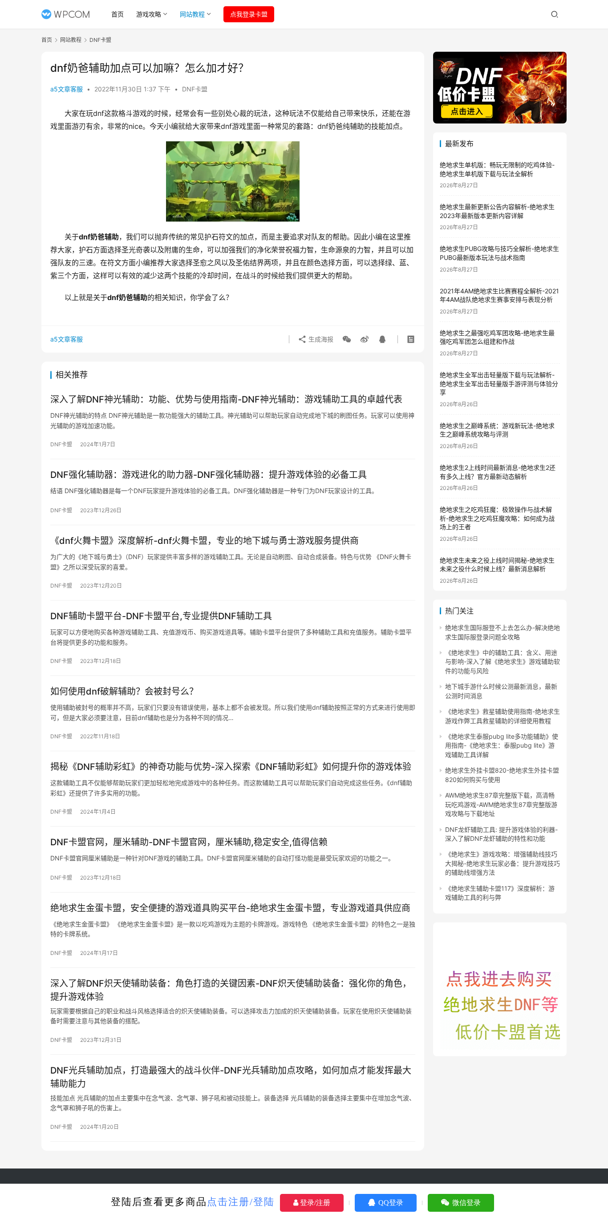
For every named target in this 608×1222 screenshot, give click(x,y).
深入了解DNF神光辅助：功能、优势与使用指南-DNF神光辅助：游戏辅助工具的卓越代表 (226, 399)
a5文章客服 (66, 89)
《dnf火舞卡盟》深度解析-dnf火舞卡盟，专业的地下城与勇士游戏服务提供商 (204, 540)
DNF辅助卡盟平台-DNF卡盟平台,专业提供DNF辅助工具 (161, 616)
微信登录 (465, 1202)
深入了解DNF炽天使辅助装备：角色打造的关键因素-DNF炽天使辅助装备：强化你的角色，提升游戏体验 (230, 990)
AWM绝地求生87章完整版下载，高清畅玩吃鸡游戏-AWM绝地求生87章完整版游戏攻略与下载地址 (501, 804)
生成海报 (320, 339)
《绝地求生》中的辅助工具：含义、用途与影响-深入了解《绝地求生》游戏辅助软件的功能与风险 (502, 662)
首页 (117, 14)
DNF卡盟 (194, 89)
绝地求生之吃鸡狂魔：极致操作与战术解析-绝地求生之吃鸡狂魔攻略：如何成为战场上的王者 (497, 518)
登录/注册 (314, 1202)
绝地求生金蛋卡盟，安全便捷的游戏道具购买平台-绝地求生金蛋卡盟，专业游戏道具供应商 (230, 908)
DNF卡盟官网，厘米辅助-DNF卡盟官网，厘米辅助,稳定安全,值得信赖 (189, 842)
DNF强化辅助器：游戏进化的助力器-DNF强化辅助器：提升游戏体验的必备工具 (208, 474)
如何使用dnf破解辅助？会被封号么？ (124, 691)
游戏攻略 (148, 14)
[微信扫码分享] (347, 339)
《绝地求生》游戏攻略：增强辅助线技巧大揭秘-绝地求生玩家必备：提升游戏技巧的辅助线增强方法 (502, 863)
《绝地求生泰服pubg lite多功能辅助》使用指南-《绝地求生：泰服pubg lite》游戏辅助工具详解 (501, 745)
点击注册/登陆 (241, 1201)
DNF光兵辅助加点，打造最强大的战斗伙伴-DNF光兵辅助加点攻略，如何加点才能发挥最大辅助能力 (230, 1077)
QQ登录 (390, 1202)
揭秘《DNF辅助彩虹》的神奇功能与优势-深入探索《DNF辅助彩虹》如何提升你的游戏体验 (230, 766)
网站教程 (192, 14)
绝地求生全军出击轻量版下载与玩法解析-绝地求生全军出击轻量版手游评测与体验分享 (499, 383)
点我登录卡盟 (249, 14)
